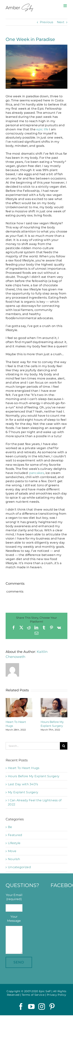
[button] (8, 714)
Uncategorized (19, 867)
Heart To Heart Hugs (23, 768)
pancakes (36, 473)
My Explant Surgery (23, 792)
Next (60, 22)
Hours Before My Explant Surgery (33, 776)
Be (10, 827)
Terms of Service (33, 994)
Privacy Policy (56, 994)
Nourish (14, 859)
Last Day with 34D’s (23, 784)
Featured (15, 835)
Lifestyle (14, 843)
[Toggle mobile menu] (65, 6)
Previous (46, 22)
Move (12, 851)
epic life (42, 129)
